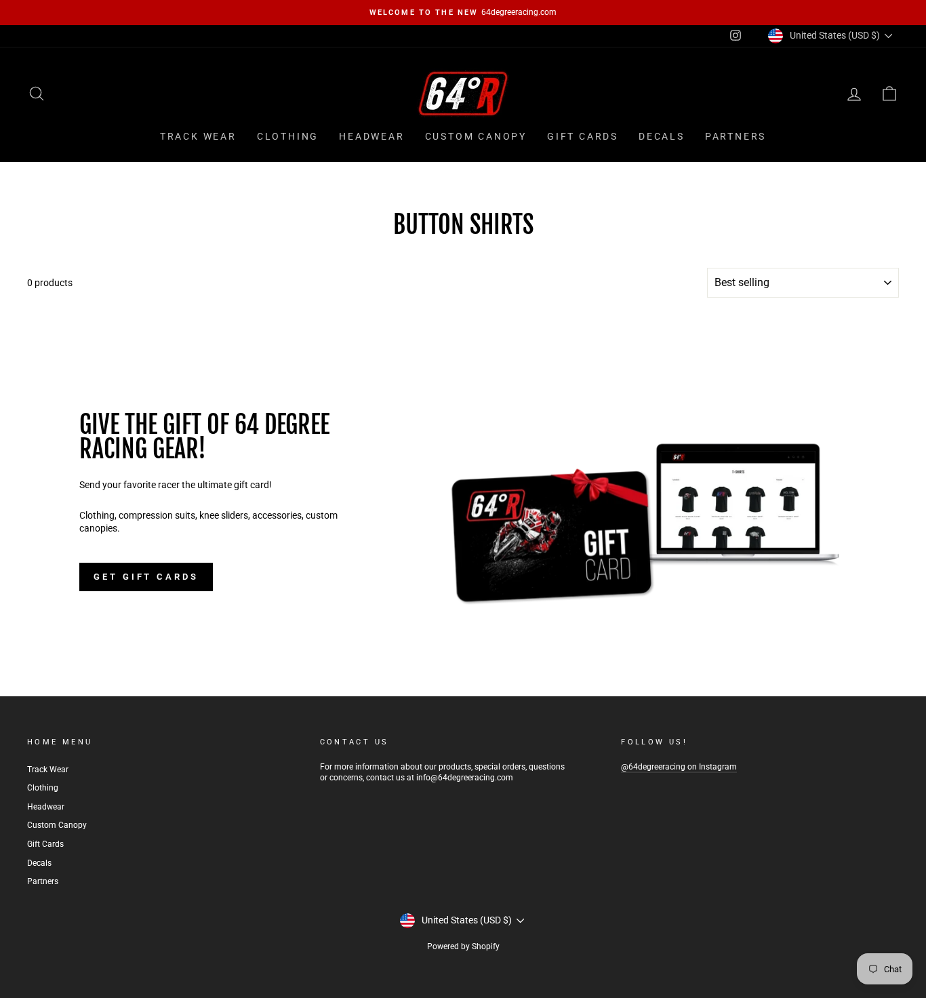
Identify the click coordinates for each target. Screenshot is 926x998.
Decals (662, 136)
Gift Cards (582, 136)
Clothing (288, 136)
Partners (735, 136)
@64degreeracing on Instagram (679, 767)
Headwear (371, 136)
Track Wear (198, 136)
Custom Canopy (476, 136)
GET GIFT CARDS (146, 577)
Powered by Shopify (463, 946)
